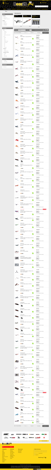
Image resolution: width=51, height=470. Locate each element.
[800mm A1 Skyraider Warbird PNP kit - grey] (17, 94)
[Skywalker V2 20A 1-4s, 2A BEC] (17, 329)
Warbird (5, 37)
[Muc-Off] (25, 434)
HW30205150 (22, 386)
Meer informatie (39, 469)
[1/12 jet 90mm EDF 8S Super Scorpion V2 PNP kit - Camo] (17, 153)
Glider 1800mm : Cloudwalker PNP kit (26, 178)
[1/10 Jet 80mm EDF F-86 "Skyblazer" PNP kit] (17, 173)
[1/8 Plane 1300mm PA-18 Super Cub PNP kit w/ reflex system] (17, 238)
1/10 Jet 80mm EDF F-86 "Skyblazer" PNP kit (26, 172)
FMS (5, 22)
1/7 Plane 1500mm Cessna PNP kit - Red (26, 334)
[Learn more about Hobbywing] (21, 161)
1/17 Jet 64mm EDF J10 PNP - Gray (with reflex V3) (26, 245)
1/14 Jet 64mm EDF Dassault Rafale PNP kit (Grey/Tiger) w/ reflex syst (27, 297)
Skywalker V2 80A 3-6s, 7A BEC (25, 303)
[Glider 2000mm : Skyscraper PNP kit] (17, 37)
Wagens (3, 451)
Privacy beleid (11, 457)
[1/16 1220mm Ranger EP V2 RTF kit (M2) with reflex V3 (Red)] (17, 355)
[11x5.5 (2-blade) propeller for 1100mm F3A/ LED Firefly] (17, 265)
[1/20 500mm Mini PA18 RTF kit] (17, 192)
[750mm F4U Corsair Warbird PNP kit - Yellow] (17, 88)
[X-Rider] (18, 434)
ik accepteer (35, 469)
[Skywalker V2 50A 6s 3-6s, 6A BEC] (17, 316)
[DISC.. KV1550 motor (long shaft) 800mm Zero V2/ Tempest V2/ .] (17, 368)
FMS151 (21, 412)
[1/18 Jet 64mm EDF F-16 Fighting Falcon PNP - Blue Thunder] (17, 62)
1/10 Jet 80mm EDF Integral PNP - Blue (26, 55)
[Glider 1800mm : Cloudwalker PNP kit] (17, 179)
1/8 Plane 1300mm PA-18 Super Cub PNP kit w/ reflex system (27, 238)
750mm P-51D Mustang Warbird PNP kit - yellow (26, 165)
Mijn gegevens (19, 452)
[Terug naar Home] (3, 11)
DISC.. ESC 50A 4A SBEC (24, 251)
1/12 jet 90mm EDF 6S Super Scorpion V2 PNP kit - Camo (26, 133)
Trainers (5, 33)
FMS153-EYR (22, 105)
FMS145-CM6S (22, 131)
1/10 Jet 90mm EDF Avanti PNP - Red (26, 184)
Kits (5, 16)
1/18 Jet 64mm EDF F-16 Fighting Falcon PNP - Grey (26, 341)
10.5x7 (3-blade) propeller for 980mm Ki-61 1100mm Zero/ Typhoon (26, 271)
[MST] (6, 434)
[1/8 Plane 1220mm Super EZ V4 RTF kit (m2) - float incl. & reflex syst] (17, 291)
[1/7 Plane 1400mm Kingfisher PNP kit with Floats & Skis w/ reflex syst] (17, 204)
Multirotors (3, 454)
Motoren (3, 457)
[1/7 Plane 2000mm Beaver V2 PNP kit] (17, 284)
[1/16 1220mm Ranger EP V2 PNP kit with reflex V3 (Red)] (17, 232)
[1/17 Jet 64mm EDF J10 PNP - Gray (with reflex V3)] (17, 245)
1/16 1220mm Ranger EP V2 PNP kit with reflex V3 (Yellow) (26, 119)
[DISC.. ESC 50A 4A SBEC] (17, 252)
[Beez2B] (26, 4)
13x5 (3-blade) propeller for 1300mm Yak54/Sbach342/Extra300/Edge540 (25, 258)
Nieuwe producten (12, 452)
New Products (6, 3)
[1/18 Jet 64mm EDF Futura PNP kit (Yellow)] (17, 402)
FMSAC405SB (22, 250)
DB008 (21, 35)
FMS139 (21, 295)
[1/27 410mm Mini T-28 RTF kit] (17, 107)
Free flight (5, 32)
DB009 (21, 177)
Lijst (47, 30)
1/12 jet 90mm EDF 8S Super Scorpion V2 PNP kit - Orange (26, 100)
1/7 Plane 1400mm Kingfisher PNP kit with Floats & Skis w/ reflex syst (26, 204)
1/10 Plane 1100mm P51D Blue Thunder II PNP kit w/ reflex (26, 395)
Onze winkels (5, 61)
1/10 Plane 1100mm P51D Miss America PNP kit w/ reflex (26, 212)
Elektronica (4, 48)
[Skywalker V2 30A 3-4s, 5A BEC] (17, 310)
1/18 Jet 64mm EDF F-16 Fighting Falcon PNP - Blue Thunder (26, 62)
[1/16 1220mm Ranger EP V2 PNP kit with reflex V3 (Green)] (17, 225)
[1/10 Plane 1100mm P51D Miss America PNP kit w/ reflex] (17, 211)
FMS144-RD (22, 73)
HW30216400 (22, 314)
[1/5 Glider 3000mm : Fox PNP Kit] (17, 278)
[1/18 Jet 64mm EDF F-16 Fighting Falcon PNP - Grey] (17, 341)
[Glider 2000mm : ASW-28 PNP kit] (17, 50)
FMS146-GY (22, 339)
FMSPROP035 (22, 196)
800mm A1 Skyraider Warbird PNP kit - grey (26, 93)
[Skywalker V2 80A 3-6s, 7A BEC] (17, 304)
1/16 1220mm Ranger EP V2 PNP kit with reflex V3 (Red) (26, 231)
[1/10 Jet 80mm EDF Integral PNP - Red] (17, 75)
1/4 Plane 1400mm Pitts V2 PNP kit (25, 139)
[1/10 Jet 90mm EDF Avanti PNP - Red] (17, 185)
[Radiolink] (37, 434)
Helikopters (3, 453)
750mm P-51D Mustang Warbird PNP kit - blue (26, 126)
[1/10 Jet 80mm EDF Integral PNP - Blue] (17, 56)
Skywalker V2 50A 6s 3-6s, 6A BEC (25, 315)
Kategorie (5, 31)
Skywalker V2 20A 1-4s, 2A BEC (25, 328)
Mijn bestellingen (20, 450)
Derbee (5, 21)
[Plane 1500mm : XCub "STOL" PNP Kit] (17, 43)
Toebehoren (3, 458)
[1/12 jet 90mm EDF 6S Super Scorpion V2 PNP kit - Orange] (17, 146)
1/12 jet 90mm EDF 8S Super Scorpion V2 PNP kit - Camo (26, 153)
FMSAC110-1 (22, 359)
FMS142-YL (22, 400)
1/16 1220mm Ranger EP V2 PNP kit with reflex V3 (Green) (26, 225)
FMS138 (21, 236)
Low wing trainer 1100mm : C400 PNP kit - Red (26, 68)
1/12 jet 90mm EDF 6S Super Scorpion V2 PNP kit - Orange (26, 146)
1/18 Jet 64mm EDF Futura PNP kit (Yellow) (26, 401)
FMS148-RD (22, 333)
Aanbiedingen (11, 451)
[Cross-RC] (25, 437)
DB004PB (21, 124)
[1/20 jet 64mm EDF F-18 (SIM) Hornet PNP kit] (17, 414)
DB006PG (21, 92)
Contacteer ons (44, 0)
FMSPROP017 (22, 256)
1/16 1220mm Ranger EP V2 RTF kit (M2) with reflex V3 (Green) (26, 348)
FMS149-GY (22, 243)
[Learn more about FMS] (21, 57)
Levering (5, 60)
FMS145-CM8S (22, 151)
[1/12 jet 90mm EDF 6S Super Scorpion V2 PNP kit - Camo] (17, 133)
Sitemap (11, 458)
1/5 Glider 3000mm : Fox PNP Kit (25, 277)
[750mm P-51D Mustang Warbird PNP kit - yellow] (17, 166)
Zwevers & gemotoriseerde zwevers (6, 36)
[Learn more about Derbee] (21, 51)
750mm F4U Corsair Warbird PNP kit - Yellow (26, 87)
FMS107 (21, 276)
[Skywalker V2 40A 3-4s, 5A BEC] (17, 160)
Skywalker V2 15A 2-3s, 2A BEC (25, 387)
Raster (46, 30)
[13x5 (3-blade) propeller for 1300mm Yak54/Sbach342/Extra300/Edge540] (17, 258)
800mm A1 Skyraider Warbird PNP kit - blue (26, 218)
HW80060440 (22, 302)
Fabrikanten (5, 64)
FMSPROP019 (22, 263)
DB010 (21, 41)
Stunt (4, 38)
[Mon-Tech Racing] (44, 434)
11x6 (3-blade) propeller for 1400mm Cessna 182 (27, 381)
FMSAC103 (22, 419)
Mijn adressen (19, 451)
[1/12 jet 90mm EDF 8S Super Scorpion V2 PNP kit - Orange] (17, 101)
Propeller (5, 53)
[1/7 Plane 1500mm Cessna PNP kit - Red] (17, 335)
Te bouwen (5, 47)
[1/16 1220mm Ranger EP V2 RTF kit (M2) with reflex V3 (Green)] (17, 348)
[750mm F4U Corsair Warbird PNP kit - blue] (17, 82)
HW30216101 (22, 406)
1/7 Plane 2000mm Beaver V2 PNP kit (26, 283)
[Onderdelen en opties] (36, 22)
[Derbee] (31, 434)
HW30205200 (22, 327)
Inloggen (47, 0)
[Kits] (18, 21)
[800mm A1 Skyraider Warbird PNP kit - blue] (17, 219)
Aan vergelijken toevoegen (40, 39)
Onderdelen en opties (6, 52)
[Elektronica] (27, 21)
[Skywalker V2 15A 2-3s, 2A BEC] (17, 388)
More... (21, 26)
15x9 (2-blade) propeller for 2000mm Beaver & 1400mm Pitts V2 (26, 197)
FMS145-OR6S (22, 144)
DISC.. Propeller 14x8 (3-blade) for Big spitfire (26, 361)
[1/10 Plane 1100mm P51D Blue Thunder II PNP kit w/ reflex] (17, 394)
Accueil (3, 450)
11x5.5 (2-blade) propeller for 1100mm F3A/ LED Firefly (26, 265)
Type (4, 43)
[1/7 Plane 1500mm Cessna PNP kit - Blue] (17, 114)
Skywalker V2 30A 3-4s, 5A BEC (25, 309)
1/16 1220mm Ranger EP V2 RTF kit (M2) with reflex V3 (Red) (26, 354)
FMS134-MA (22, 210)
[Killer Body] (37, 437)
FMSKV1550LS (22, 366)
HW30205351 (22, 308)
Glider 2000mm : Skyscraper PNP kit (25, 36)
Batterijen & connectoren (5, 456)
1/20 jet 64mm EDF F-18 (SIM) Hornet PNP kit (26, 414)
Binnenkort (11, 450)
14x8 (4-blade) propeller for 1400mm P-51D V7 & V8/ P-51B (26, 375)
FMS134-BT (22, 393)
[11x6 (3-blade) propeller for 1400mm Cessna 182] (17, 382)
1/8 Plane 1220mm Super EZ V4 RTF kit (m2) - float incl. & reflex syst (26, 290)
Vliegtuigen (3, 452)
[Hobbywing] (18, 437)
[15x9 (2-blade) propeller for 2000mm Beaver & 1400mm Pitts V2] (17, 198)
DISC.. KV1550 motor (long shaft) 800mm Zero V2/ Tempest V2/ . (26, 368)
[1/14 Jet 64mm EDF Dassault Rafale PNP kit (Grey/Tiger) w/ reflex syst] (17, 297)
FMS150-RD (22, 183)
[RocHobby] (31, 437)
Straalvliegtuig (5, 42)
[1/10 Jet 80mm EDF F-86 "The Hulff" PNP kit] (17, 323)
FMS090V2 (22, 282)
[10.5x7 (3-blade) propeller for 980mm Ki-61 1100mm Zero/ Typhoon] (17, 272)
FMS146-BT (22, 60)
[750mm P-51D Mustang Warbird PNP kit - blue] (17, 126)
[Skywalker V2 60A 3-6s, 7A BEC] (17, 408)
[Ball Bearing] (6, 437)
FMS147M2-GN (22, 346)
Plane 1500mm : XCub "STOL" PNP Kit (26, 42)
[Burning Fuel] (44, 437)
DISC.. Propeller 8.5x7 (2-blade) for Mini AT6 (27, 420)
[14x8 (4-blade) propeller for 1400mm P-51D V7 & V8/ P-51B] (17, 375)
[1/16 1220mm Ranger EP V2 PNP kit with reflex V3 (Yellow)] (17, 120)
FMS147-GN (22, 223)
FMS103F (21, 202)
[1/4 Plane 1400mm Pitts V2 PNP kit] (17, 140)
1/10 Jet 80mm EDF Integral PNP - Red (26, 74)
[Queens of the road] (12, 437)
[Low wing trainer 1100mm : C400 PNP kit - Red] (17, 69)
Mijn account (20, 449)
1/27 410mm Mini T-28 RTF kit (24, 106)
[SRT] (12, 434)
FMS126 (21, 138)
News (5, 2)
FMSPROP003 (22, 373)
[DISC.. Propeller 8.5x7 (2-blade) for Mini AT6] (17, 421)
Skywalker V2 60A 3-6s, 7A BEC (25, 407)
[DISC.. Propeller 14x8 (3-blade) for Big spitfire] (17, 361)
